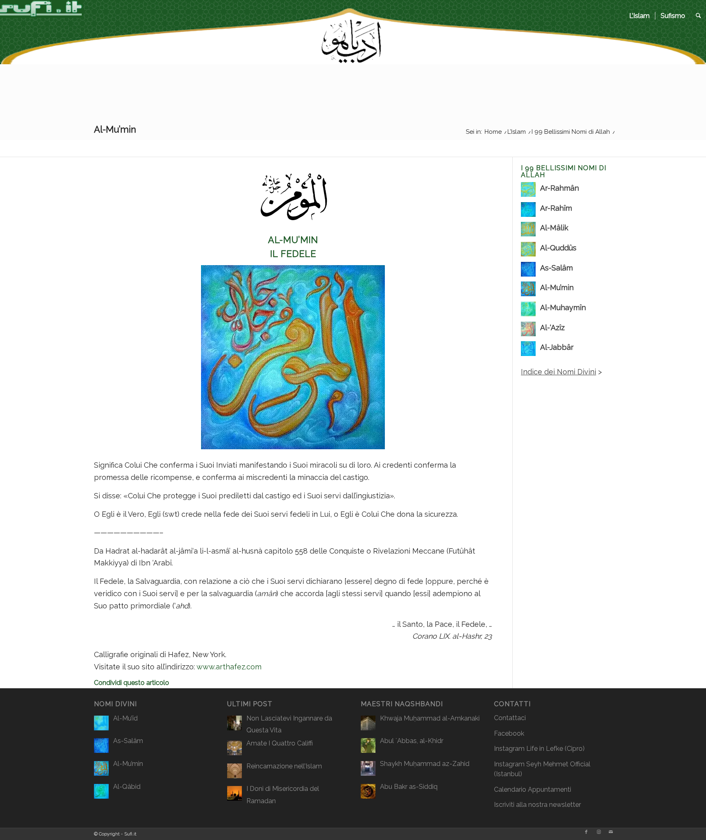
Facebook (509, 733)
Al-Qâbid (127, 786)
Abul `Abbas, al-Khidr (411, 741)
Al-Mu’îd (125, 718)
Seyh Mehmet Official (558, 764)
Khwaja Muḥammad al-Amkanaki (430, 718)
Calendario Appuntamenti (532, 789)
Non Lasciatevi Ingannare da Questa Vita (289, 724)
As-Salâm (128, 741)
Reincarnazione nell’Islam (284, 766)
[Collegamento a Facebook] (586, 832)
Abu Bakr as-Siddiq (409, 786)
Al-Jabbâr (557, 347)
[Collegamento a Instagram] (598, 832)
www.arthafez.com (229, 666)
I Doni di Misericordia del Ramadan (282, 795)
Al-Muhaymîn (563, 307)
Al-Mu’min (557, 287)
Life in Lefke (544, 748)
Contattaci (510, 718)
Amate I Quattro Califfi (279, 743)
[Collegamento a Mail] (611, 832)
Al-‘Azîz (552, 327)
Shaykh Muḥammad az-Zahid (424, 764)
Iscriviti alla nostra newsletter (537, 804)
